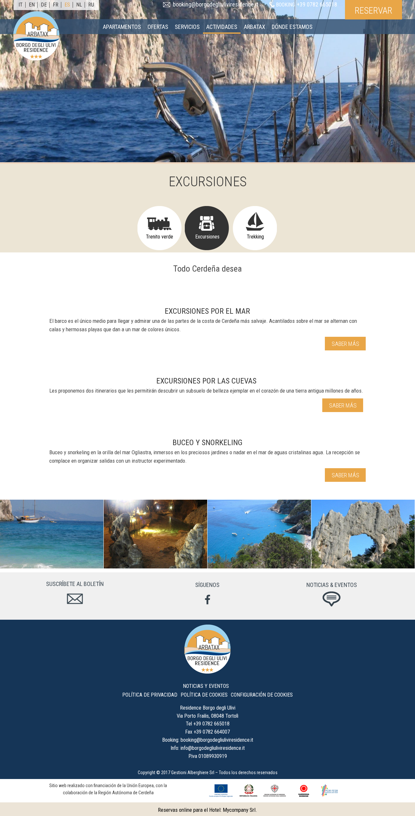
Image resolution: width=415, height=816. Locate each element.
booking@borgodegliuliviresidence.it (215, 4)
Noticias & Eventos (331, 584)
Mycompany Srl (239, 810)
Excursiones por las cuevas (206, 380)
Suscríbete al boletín (75, 583)
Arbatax (254, 26)
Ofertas (158, 26)
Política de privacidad (149, 695)
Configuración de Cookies (262, 695)
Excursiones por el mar (207, 311)
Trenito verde (159, 237)
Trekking (255, 237)
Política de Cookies (204, 695)
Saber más (346, 343)
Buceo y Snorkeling (207, 442)
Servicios (187, 26)
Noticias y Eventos (206, 686)
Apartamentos (122, 26)
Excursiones (207, 237)
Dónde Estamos (292, 26)
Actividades (221, 26)
